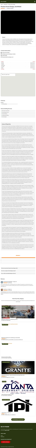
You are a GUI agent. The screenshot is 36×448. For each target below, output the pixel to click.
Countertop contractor (6, 362)
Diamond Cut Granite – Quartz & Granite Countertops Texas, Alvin (13, 375)
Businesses (5, 4)
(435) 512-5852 (4, 55)
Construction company (5, 399)
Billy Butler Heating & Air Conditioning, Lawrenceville (11, 337)
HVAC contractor (5, 306)
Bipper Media (7, 430)
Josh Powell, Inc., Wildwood (6, 412)
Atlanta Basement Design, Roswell (7, 394)
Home (2, 4)
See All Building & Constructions (18, 419)
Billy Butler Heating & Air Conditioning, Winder (10, 319)
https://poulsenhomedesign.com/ (7, 57)
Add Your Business (6, 441)
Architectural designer (10, 8)
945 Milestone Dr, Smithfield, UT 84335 (8, 54)
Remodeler (4, 381)
